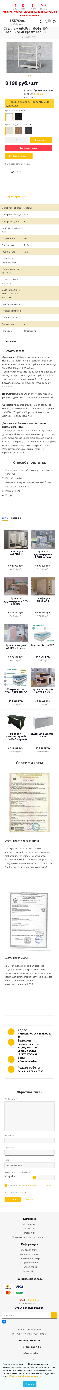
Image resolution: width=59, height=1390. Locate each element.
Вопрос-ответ (29, 1266)
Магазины (29, 1232)
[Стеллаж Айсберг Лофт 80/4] (29, 57)
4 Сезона (38, 93)
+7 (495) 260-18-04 (32, 1346)
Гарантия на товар (29, 1258)
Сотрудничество (29, 1262)
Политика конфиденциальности (29, 1236)
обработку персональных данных (37, 1185)
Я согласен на (31, 1185)
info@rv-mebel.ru (32, 1353)
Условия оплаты (29, 1249)
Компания (29, 1218)
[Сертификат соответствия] (29, 802)
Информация (29, 1244)
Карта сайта (29, 1271)
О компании (29, 1224)
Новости (29, 1228)
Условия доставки (29, 1253)
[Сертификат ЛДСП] (29, 921)
